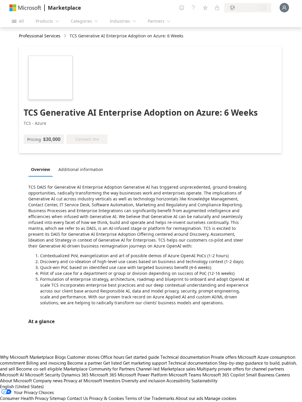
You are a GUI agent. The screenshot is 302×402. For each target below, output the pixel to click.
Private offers (224, 357)
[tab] (42, 169)
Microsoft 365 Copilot (223, 375)
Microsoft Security (42, 375)
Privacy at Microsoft (83, 380)
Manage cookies (220, 398)
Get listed (112, 363)
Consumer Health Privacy (24, 398)
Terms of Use (137, 398)
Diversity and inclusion (143, 380)
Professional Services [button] (39, 36)
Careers (282, 375)
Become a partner (84, 363)
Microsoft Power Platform (143, 375)
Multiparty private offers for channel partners (240, 369)
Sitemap (58, 398)
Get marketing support (145, 363)
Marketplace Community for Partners (99, 369)
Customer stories (83, 357)
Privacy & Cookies (106, 398)
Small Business (260, 375)
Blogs (60, 357)
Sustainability (204, 380)
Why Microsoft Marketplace (27, 357)
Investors (111, 380)
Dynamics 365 (74, 375)
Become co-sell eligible (39, 369)
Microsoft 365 (103, 375)
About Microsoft (16, 380)
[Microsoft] (25, 7)
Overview (40, 169)
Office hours (112, 357)
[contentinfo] (65, 36)
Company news (48, 380)
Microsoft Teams (185, 375)
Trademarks (163, 398)
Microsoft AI (12, 375)
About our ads (189, 398)
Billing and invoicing (46, 363)
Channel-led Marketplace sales (166, 369)
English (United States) (22, 386)
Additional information (80, 169)
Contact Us (77, 398)
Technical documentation (185, 357)
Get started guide (142, 357)
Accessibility (178, 380)
